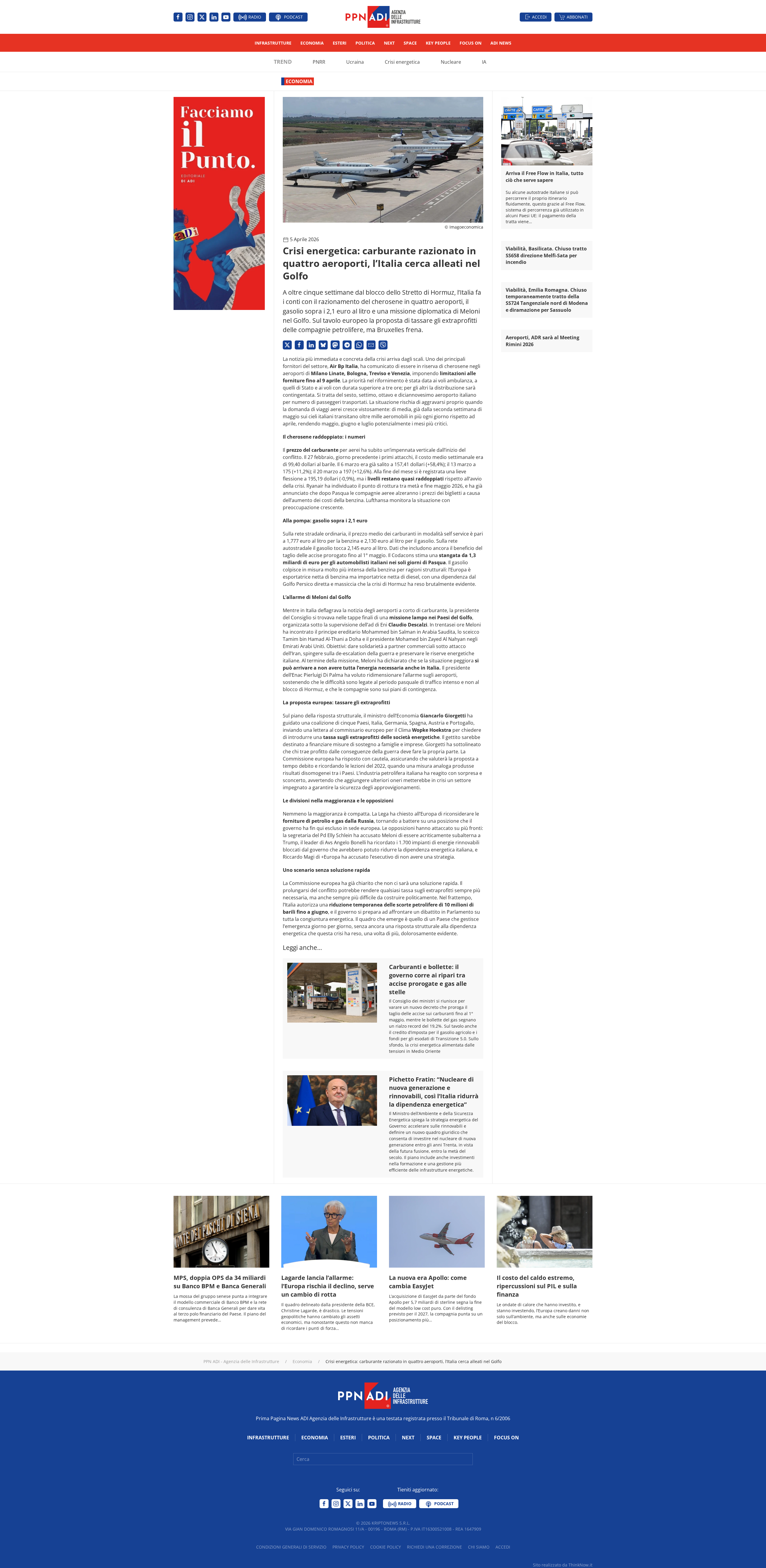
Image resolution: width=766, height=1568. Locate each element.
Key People (438, 43)
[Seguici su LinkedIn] (213, 17)
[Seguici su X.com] (201, 17)
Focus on (470, 43)
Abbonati (577, 17)
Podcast (293, 17)
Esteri (339, 43)
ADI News (500, 43)
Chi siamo (479, 1547)
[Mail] (371, 344)
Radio (254, 17)
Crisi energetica (402, 62)
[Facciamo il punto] (219, 203)
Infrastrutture (273, 43)
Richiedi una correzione (434, 1547)
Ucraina (355, 62)
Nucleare (451, 62)
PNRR (319, 62)
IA (484, 62)
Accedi (539, 17)
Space (410, 43)
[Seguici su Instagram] (190, 17)
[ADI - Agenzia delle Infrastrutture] (383, 1395)
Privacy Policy (348, 1547)
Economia (312, 43)
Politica (365, 43)
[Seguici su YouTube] (225, 17)
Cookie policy (385, 1547)
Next (389, 43)
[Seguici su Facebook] (178, 17)
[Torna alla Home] (383, 17)
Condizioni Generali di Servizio (291, 1547)
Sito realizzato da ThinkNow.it (562, 1565)
